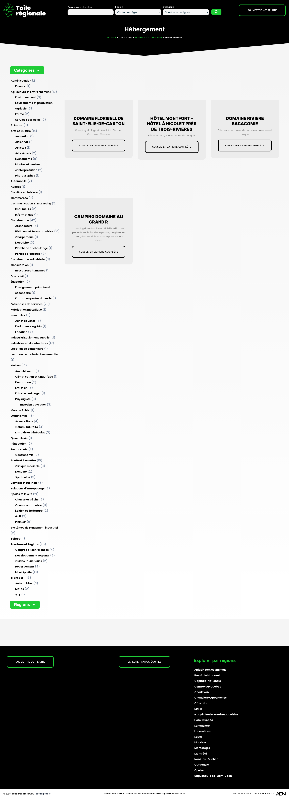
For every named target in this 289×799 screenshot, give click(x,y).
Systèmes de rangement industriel (34, 528)
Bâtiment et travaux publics (34, 231)
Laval (198, 737)
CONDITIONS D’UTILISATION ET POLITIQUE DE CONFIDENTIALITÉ (134, 793)
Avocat (16, 187)
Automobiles (24, 583)
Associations (24, 421)
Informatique (24, 215)
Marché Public (20, 410)
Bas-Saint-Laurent (207, 675)
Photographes (25, 176)
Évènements (23, 159)
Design (238, 793)
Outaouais (201, 765)
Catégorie (168, 7)
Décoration (23, 382)
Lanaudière (202, 726)
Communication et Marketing (31, 203)
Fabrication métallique (26, 310)
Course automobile (28, 505)
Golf (18, 516)
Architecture (23, 226)
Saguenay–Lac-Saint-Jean (213, 776)
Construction (20, 220)
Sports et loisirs (21, 494)
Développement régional (32, 555)
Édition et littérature (29, 511)
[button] (27, 70)
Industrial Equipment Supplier (31, 337)
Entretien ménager (28, 393)
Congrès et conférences (32, 550)
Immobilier (18, 315)
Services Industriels (24, 483)
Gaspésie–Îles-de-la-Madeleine (216, 714)
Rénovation (18, 444)
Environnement (25, 97)
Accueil (112, 37)
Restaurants (19, 449)
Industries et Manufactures (29, 343)
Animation (22, 136)
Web (249, 793)
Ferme (19, 114)
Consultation (20, 265)
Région (119, 7)
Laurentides (202, 731)
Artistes (20, 148)
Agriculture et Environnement (31, 92)
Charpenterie (24, 237)
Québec (199, 770)
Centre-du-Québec (207, 687)
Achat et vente (25, 321)
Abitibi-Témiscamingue (210, 670)
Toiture (16, 539)
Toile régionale (42, 793)
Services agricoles (27, 120)
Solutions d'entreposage (27, 488)
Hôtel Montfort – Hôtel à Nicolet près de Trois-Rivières (172, 124)
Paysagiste (23, 399)
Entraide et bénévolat (30, 432)
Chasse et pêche (26, 499)
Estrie (198, 709)
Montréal (200, 754)
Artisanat (21, 142)
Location (21, 332)
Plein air (20, 522)
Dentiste (21, 472)
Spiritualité (22, 477)
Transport (18, 578)
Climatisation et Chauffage (34, 377)
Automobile (19, 181)
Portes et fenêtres (27, 254)
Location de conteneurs (27, 349)
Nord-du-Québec (206, 759)
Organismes (19, 416)
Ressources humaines (30, 270)
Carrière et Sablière (24, 192)
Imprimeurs (23, 209)
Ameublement (24, 371)
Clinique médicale (27, 466)
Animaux (17, 125)
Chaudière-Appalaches (210, 698)
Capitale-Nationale (207, 681)
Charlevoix (201, 692)
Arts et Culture (21, 131)
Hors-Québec (203, 720)
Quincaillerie (19, 438)
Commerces (19, 198)
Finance (20, 86)
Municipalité (23, 572)
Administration (21, 81)
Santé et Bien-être (23, 460)
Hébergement (24, 566)
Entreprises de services (26, 304)
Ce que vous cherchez (80, 7)
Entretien (21, 388)
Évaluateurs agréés (28, 326)
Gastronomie (24, 455)
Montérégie (202, 748)
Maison (16, 365)
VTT (17, 595)
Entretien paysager (33, 405)
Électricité (22, 243)
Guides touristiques (28, 561)
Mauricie (200, 742)
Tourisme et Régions (148, 37)
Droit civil (17, 276)
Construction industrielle (28, 259)
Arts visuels (23, 153)
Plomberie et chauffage (31, 248)
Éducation (17, 282)
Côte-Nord (201, 703)
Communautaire (26, 427)
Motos (19, 589)
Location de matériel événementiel (34, 354)
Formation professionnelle (33, 298)
